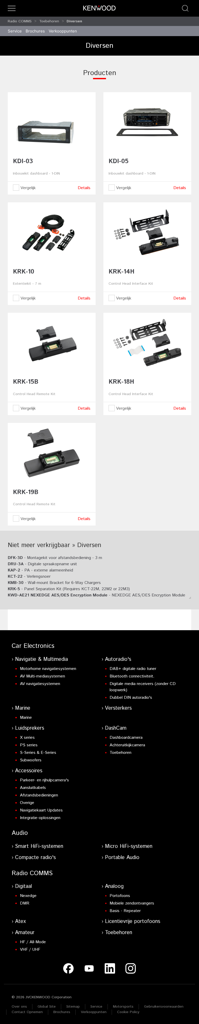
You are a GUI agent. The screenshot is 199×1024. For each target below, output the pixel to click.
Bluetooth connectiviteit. (132, 676)
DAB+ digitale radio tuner (133, 669)
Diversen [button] (74, 21)
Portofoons (120, 896)
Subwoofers (30, 760)
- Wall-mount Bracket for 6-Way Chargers (54, 583)
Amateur (24, 932)
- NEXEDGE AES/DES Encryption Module (96, 595)
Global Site (47, 1006)
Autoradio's (118, 659)
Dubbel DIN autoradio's (131, 698)
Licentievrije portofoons (132, 921)
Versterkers (118, 708)
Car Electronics (33, 646)
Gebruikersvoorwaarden (163, 1006)
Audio (20, 833)
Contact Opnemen (27, 1012)
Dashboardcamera (126, 738)
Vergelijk (27, 188)
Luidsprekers (29, 728)
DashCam (115, 728)
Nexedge (28, 896)
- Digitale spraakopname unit (42, 564)
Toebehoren (49, 21)
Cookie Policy (128, 1012)
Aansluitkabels (33, 788)
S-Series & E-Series (38, 753)
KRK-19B (25, 492)
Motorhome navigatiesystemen (48, 669)
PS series (29, 745)
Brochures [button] (35, 31)
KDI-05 (119, 161)
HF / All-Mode (33, 942)
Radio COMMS (20, 21)
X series (27, 738)
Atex (20, 921)
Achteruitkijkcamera (127, 745)
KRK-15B (25, 381)
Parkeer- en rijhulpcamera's (44, 780)
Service (15, 31)
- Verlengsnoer (29, 577)
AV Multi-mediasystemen (42, 676)
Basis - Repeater (125, 911)
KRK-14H (121, 271)
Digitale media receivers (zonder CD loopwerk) (143, 687)
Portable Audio (122, 857)
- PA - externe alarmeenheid (40, 570)
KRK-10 (23, 271)
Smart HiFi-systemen (39, 846)
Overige (27, 803)
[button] (12, 8)
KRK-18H (121, 381)
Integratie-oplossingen (40, 818)
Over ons (19, 1006)
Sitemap (73, 1006)
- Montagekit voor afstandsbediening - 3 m (55, 558)
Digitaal (23, 886)
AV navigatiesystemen (40, 684)
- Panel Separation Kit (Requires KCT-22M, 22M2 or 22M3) (69, 589)
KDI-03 (23, 161)
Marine (22, 708)
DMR (24, 903)
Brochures (61, 1012)
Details (84, 188)
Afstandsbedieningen (39, 795)
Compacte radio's (35, 857)
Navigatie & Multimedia (41, 659)
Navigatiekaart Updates (41, 810)
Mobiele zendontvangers (132, 903)
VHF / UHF (30, 950)
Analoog (114, 886)
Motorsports (123, 1006)
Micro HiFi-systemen (128, 846)
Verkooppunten (63, 31)
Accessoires (28, 771)
